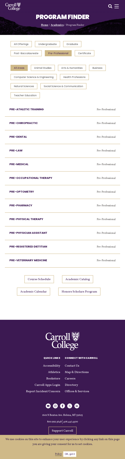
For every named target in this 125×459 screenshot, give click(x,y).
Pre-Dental (18, 137)
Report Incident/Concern (43, 391)
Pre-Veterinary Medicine (28, 260)
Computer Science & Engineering (34, 77)
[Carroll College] (13, 7)
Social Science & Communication (63, 86)
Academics (57, 25)
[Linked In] (76, 407)
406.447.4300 (70, 421)
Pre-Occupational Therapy (30, 178)
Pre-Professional (58, 53)
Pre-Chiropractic (23, 123)
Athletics (54, 372)
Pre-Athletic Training (26, 109)
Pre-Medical (19, 164)
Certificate (84, 53)
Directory (71, 385)
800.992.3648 (54, 421)
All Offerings (21, 44)
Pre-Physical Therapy (26, 219)
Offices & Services (77, 391)
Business (97, 68)
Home (44, 25)
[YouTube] (48, 407)
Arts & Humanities (72, 68)
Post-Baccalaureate (26, 53)
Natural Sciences (24, 86)
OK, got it (70, 454)
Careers (70, 379)
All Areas (19, 68)
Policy (58, 454)
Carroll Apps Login (47, 385)
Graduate (72, 44)
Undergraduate (47, 44)
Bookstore (53, 379)
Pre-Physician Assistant (28, 233)
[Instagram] (55, 407)
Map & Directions (77, 372)
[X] (69, 407)
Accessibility (51, 366)
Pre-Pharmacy (20, 205)
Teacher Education (25, 95)
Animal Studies (43, 68)
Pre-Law (16, 150)
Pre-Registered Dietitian (28, 246)
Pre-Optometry (21, 192)
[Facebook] (62, 407)
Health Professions (74, 77)
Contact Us (72, 366)
